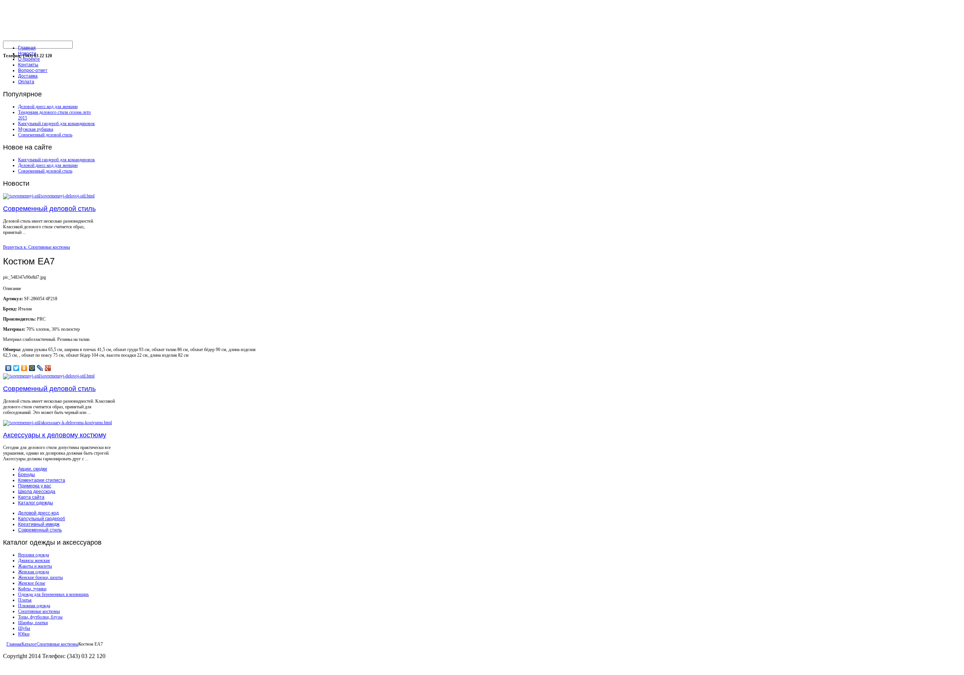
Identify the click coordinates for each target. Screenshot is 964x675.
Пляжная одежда (34, 605)
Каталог (29, 644)
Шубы (24, 628)
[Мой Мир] (32, 368)
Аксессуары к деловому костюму (54, 435)
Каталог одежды (35, 502)
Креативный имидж (38, 524)
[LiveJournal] (40, 368)
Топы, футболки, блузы (40, 617)
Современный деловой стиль (45, 134)
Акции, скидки (32, 469)
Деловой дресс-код (38, 513)
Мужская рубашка (35, 129)
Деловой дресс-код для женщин (48, 106)
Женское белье (31, 583)
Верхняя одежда (33, 554)
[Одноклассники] (24, 368)
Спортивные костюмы (39, 611)
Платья (25, 600)
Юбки (23, 634)
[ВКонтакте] (8, 368)
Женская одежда (33, 571)
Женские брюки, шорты (40, 577)
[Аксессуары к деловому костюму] (57, 422)
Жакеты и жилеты (35, 566)
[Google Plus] (48, 368)
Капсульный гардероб (41, 518)
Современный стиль (40, 530)
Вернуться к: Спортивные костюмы (36, 247)
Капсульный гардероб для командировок (56, 123)
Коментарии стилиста (41, 480)
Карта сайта (31, 497)
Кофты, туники (32, 588)
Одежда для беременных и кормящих (53, 594)
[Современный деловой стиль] (49, 196)
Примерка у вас (34, 486)
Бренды (26, 474)
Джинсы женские (34, 560)
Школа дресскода (36, 491)
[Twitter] (16, 368)
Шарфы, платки (33, 622)
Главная (13, 644)
